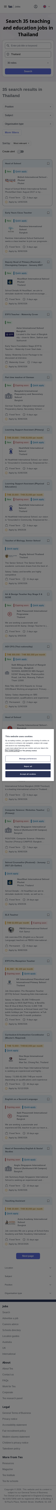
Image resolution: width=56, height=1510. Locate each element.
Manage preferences (28, 759)
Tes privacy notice (30, 751)
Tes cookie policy (12, 751)
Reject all (28, 766)
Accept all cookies (28, 774)
